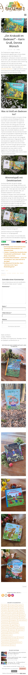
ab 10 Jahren (20, 610)
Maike (18, 49)
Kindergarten (13, 620)
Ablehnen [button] (14, 671)
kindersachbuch (22, 620)
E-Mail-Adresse (7, 313)
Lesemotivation (5, 625)
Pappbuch (14, 627)
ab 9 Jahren (12, 610)
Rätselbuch (22, 273)
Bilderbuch (4, 615)
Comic (10, 615)
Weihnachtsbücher (16, 642)
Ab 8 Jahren (5, 610)
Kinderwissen (5, 622)
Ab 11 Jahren (5, 612)
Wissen (13, 645)
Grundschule (5, 620)
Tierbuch (11, 632)
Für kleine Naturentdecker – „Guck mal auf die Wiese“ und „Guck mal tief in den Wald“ (15, 259)
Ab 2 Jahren (5, 605)
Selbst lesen (20, 630)
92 (14, 660)
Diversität (16, 615)
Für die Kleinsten (14, 617)
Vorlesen (21, 637)
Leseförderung (14, 622)
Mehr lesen (23, 673)
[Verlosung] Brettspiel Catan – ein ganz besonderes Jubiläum (17, 658)
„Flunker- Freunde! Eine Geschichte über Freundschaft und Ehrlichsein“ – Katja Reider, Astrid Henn (15, 254)
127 (14, 655)
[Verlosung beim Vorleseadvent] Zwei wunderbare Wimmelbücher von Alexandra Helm (15, 248)
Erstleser (22, 615)
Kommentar (6, 286)
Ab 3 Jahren (9, 273)
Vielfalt (16, 632)
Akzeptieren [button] (22, 668)
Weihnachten (14, 640)
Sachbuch (21, 627)
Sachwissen (5, 630)
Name (4, 306)
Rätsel (18, 273)
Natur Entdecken (6, 627)
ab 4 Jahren (14, 273)
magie (12, 625)
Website (4, 319)
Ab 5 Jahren (5, 607)
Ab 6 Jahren (12, 607)
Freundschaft (5, 617)
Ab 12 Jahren (13, 612)
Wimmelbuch (3, 274)
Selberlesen (13, 630)
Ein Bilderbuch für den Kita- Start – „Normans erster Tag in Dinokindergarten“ (14, 265)
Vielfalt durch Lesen (7, 635)
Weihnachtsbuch (6, 642)
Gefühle (22, 617)
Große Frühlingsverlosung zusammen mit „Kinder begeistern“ (17, 653)
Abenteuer (21, 612)
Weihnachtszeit (5, 645)
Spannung (4, 632)
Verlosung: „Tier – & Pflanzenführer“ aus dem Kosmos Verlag (16, 663)
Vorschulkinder (5, 640)
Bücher (7, 270)
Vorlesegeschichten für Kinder (9, 637)
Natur (17, 625)
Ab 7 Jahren (20, 607)
